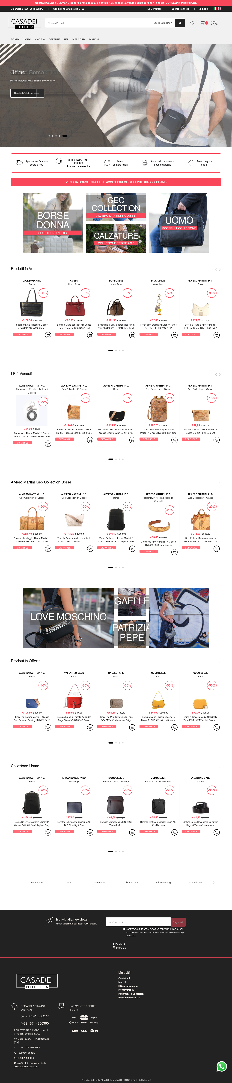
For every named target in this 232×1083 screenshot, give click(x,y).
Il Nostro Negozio (128, 986)
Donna (15, 39)
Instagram (121, 947)
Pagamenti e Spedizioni (131, 993)
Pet (66, 39)
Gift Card (78, 39)
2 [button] (56, 136)
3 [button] (59, 136)
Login (205, 8)
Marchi (122, 982)
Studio (125, 1080)
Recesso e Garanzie (129, 997)
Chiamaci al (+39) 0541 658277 (27, 8)
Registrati (178, 922)
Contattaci (156, 8)
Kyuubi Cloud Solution (104, 1080)
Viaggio (40, 39)
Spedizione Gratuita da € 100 (68, 8)
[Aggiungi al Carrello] (48, 335)
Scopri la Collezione (24, 84)
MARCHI (94, 39)
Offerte (54, 39)
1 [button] (50, 136)
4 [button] (63, 136)
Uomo (27, 39)
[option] (116, 95)
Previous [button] (18, 882)
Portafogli (74, 781)
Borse (32, 284)
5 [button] (66, 136)
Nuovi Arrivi (74, 284)
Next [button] (213, 882)
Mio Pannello (182, 8)
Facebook (120, 944)
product (200, 781)
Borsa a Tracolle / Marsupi (116, 781)
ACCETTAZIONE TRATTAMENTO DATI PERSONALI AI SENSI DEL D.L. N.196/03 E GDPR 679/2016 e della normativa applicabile (155, 932)
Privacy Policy (126, 989)
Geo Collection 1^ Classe (74, 389)
